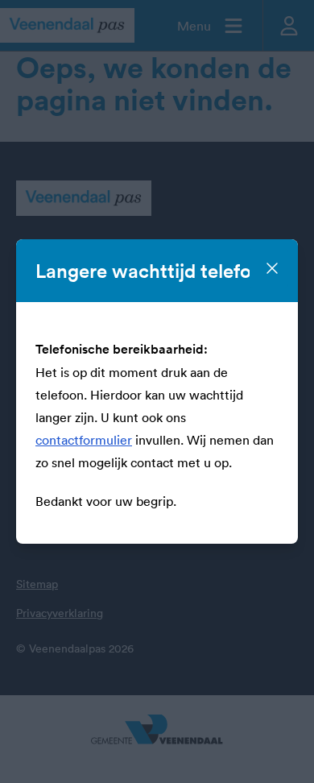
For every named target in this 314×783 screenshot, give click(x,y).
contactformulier (83, 440)
